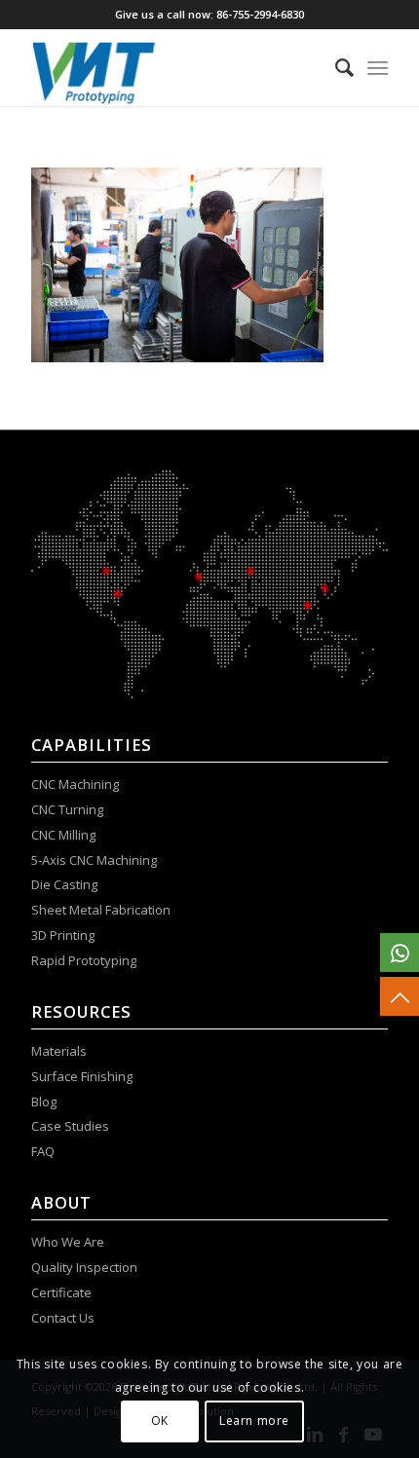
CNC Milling (63, 834)
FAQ (44, 1151)
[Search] (335, 67)
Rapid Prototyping (85, 960)
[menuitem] (335, 67)
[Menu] (377, 67)
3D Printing (63, 935)
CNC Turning (67, 809)
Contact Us (64, 1318)
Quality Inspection (84, 1267)
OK (160, 1420)
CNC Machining (75, 784)
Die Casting (64, 884)
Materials (59, 1051)
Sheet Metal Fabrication (101, 909)
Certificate (61, 1292)
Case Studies (71, 1126)
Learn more (254, 1420)
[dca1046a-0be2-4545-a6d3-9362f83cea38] (173, 67)
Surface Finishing (82, 1076)
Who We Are (67, 1242)
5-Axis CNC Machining (94, 860)
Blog (44, 1101)
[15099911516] (399, 952)
